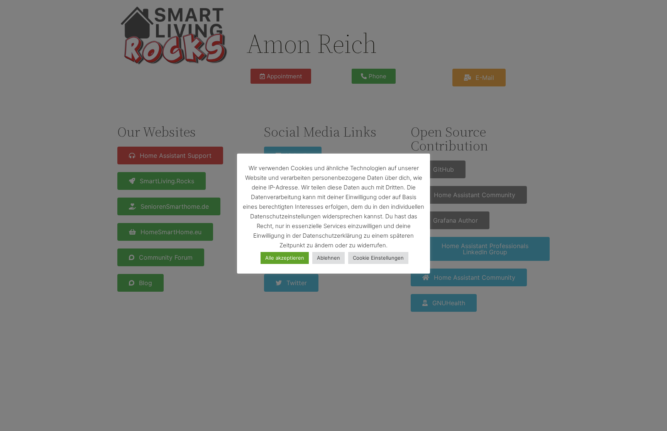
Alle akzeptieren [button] (284, 258)
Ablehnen (328, 258)
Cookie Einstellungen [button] (378, 258)
